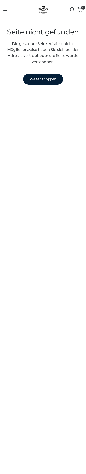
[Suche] (72, 9)
